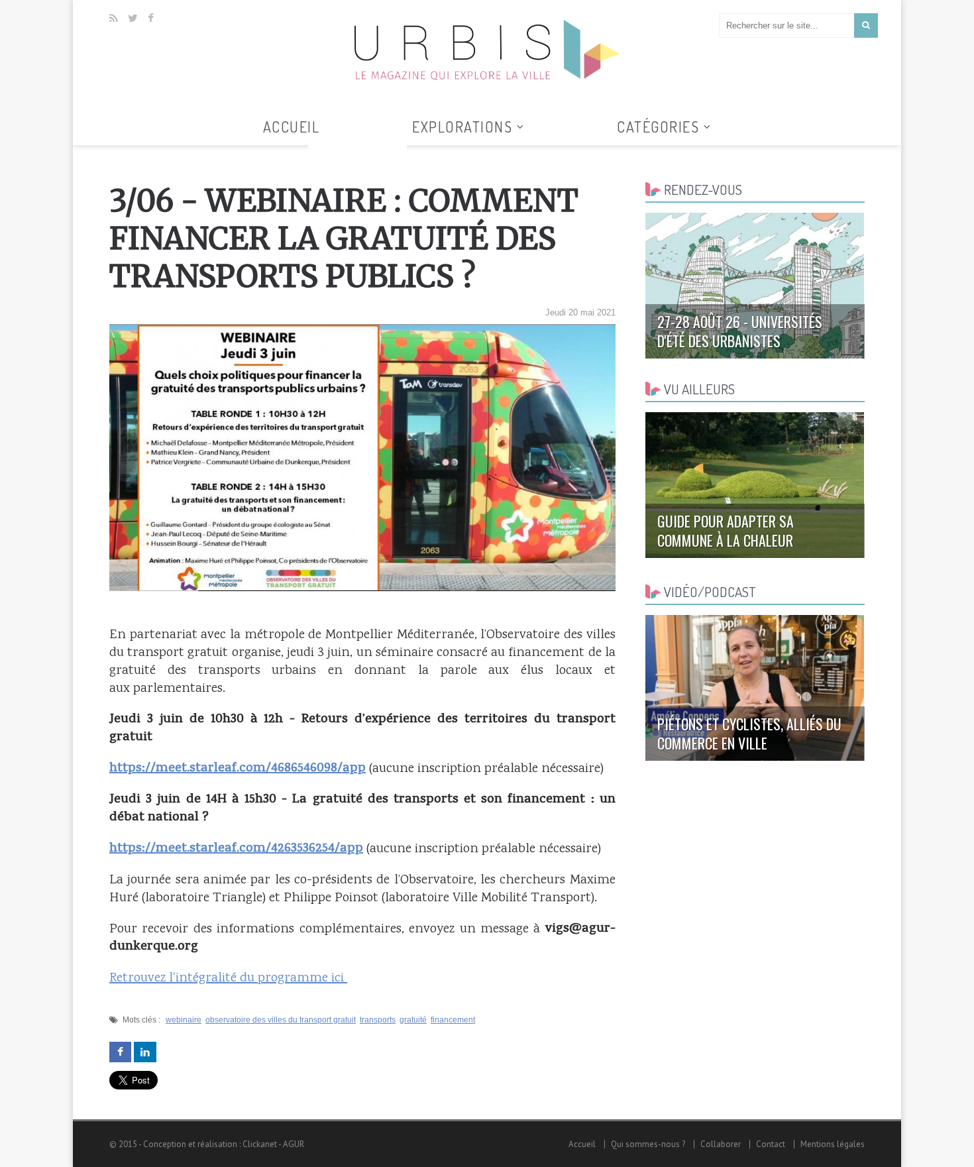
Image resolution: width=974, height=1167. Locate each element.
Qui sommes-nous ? (648, 1144)
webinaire (183, 1020)
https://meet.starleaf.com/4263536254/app (236, 849)
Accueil (291, 126)
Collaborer (720, 1144)
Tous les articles (357, 153)
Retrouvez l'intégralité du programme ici (228, 978)
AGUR (293, 1144)
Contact (770, 1144)
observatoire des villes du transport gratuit (280, 1020)
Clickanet (260, 1144)
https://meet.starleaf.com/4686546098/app (237, 769)
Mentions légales (832, 1144)
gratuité (413, 1020)
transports (378, 1020)
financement (453, 1020)
